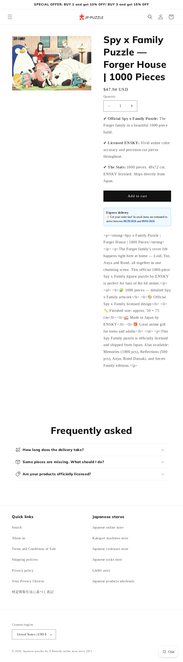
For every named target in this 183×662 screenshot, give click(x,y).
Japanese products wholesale (113, 581)
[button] (10, 17)
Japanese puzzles (33, 651)
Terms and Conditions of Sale (34, 549)
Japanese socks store (107, 559)
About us (18, 538)
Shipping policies (25, 559)
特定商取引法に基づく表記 (33, 592)
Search (17, 527)
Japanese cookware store (110, 549)
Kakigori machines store (110, 538)
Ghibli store (101, 570)
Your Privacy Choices (28, 581)
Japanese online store (108, 527)
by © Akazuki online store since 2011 (68, 651)
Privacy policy (22, 570)
